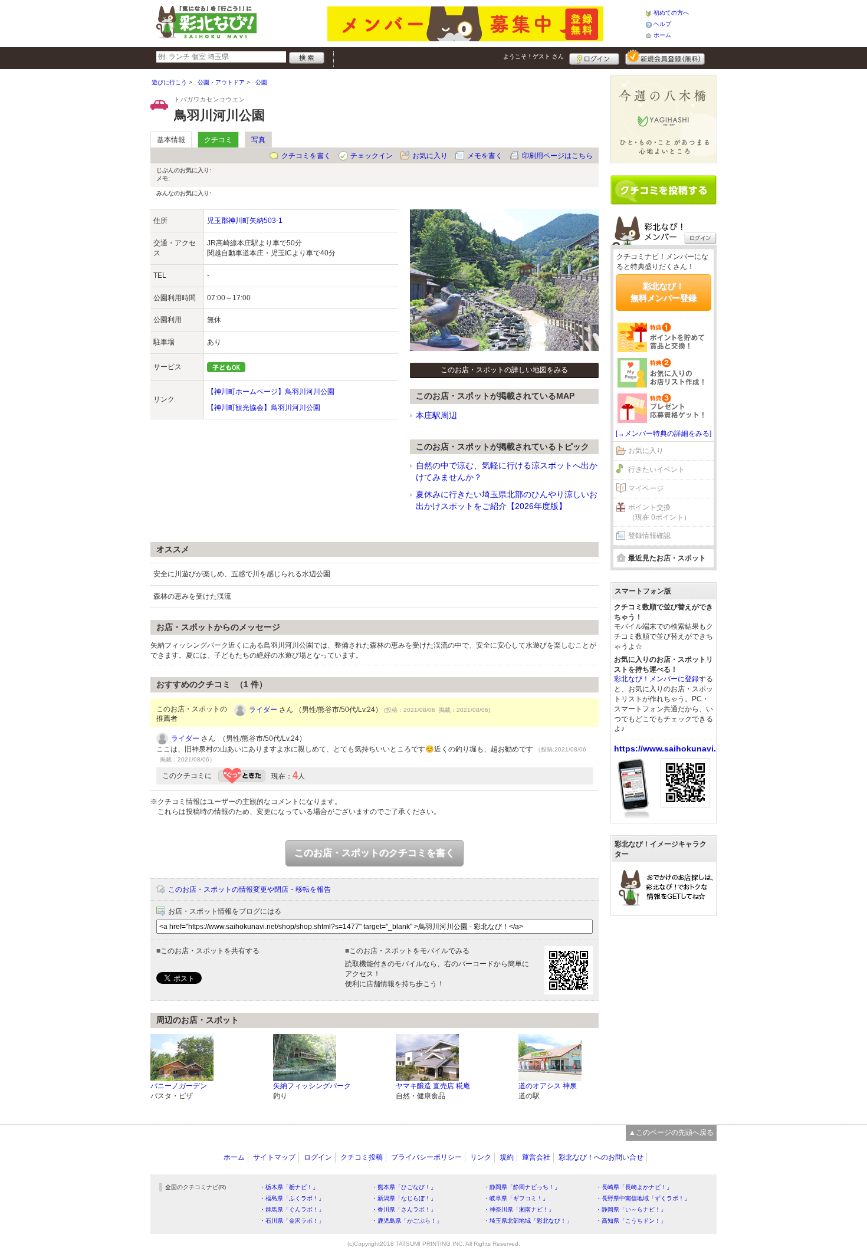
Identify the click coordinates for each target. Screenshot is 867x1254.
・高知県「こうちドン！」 (631, 1220)
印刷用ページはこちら (557, 156)
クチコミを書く (306, 156)
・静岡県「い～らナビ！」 (631, 1209)
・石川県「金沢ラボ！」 (292, 1220)
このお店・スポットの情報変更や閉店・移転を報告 (249, 889)
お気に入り (430, 156)
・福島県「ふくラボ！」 (292, 1198)
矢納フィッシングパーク (312, 1086)
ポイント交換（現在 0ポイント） (659, 512)
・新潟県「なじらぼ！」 (404, 1198)
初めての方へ (671, 12)
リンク (480, 1157)
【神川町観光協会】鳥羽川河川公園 (263, 407)
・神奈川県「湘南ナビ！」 (519, 1209)
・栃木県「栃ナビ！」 (289, 1187)
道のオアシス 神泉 (547, 1086)
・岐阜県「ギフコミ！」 (516, 1198)
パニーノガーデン (178, 1086)
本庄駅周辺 (436, 415)
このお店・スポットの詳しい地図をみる (504, 370)
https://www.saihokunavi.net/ (672, 748)
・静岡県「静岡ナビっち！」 (522, 1187)
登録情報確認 (649, 535)
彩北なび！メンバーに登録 (656, 679)
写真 (258, 140)
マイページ (646, 488)
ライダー (263, 709)
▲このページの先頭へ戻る (671, 1132)
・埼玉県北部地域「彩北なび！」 (528, 1220)
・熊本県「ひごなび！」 (404, 1187)
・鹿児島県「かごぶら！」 (407, 1220)
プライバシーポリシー (426, 1157)
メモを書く (485, 156)
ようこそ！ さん (533, 56)
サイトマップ (274, 1157)
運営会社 (536, 1157)
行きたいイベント (656, 469)
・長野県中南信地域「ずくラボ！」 (643, 1198)
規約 (507, 1157)
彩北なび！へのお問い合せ (601, 1157)
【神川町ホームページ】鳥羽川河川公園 (270, 392)
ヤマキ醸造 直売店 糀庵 (433, 1086)
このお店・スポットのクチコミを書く (374, 853)
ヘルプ (662, 24)
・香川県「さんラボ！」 (404, 1209)
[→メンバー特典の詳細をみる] (663, 433)
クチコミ (218, 140)
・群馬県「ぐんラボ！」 (292, 1209)
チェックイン (371, 156)
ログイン (594, 57)
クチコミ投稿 (361, 1157)
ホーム (662, 35)
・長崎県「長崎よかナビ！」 (634, 1187)
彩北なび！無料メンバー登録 (663, 292)
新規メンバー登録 (665, 57)
